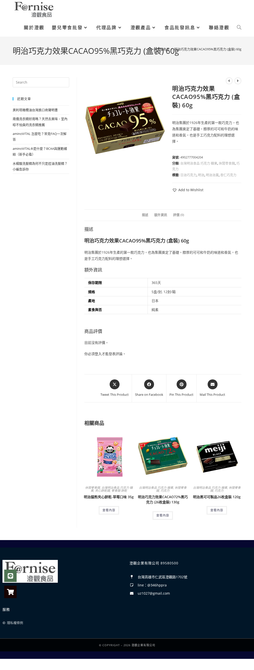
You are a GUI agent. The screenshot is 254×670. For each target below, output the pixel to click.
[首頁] (150, 49)
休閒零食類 (227, 163)
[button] (187, 190)
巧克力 (164, 490)
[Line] (10, 576)
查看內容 (108, 510)
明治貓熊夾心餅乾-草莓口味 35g (109, 496)
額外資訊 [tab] (160, 215)
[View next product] (237, 80)
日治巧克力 (188, 175)
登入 (98, 353)
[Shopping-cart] (10, 592)
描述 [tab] (145, 215)
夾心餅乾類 (102, 490)
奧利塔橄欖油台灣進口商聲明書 (35, 110)
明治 (201, 175)
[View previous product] (229, 80)
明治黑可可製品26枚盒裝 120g (217, 496)
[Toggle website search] (239, 27)
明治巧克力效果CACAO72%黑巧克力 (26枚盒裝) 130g (163, 499)
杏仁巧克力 (228, 175)
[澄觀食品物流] (34, 8)
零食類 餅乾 (119, 490)
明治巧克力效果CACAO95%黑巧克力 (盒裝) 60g (207, 49)
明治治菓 (212, 175)
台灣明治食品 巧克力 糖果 (198, 163)
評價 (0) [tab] (178, 215)
